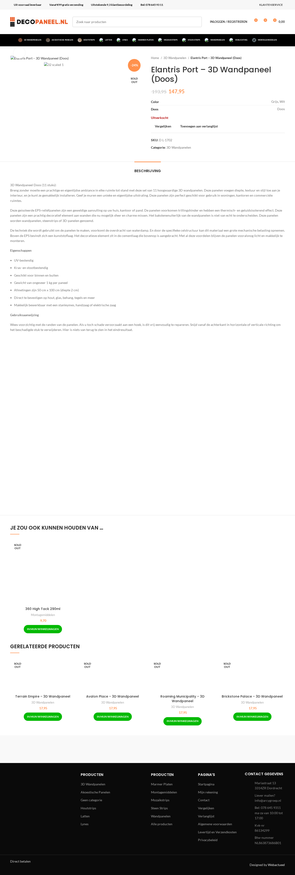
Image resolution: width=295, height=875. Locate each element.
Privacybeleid (208, 840)
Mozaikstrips (160, 800)
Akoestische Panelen (95, 792)
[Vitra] (29, 749)
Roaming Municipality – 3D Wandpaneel (182, 698)
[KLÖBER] (147, 749)
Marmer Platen (162, 784)
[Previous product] (273, 58)
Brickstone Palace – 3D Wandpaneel (252, 696)
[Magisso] (68, 749)
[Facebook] (18, 792)
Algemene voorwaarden (215, 824)
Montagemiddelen (43, 615)
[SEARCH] (196, 22)
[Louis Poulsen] (108, 749)
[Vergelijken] (72, 547)
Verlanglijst (206, 816)
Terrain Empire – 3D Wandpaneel (42, 696)
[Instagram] (31, 792)
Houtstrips (88, 808)
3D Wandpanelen (175, 58)
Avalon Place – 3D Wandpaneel (112, 696)
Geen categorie (91, 800)
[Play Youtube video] (147, 424)
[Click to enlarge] (19, 53)
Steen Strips (159, 808)
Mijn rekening (208, 792)
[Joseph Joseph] (186, 749)
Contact (203, 800)
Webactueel (276, 865)
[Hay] (225, 749)
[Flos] (265, 749)
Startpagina (206, 784)
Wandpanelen (161, 816)
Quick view (72, 557)
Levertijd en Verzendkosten (217, 832)
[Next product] (282, 58)
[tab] (147, 169)
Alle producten (161, 824)
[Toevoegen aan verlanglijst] (72, 567)
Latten (85, 816)
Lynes (84, 824)
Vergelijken (206, 808)
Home (155, 58)
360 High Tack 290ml (42, 609)
